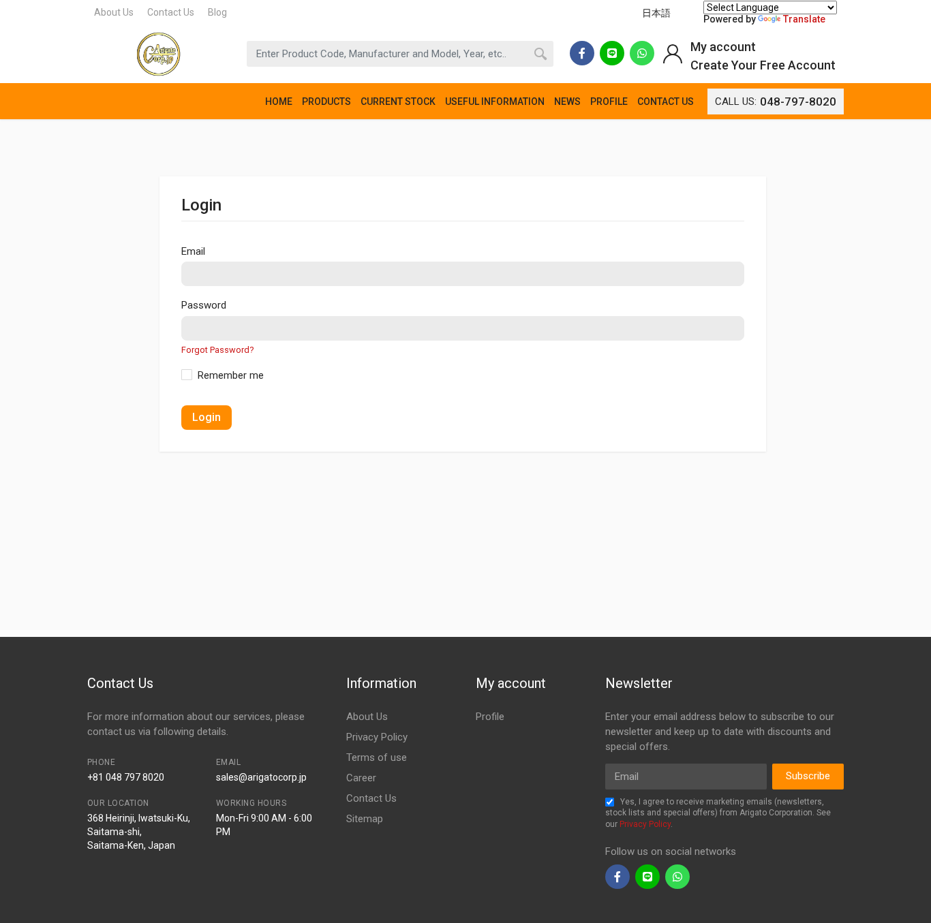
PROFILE (609, 101)
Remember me (231, 375)
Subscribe (808, 776)
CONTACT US (665, 101)
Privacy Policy (377, 737)
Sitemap (364, 819)
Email (193, 251)
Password (203, 305)
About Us (114, 12)
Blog (217, 12)
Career (361, 778)
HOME (278, 101)
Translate (804, 19)
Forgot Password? (217, 350)
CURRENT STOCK (398, 101)
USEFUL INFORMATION (495, 101)
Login (206, 417)
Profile (490, 716)
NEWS (567, 101)
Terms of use (376, 757)
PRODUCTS (326, 101)
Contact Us (170, 12)
